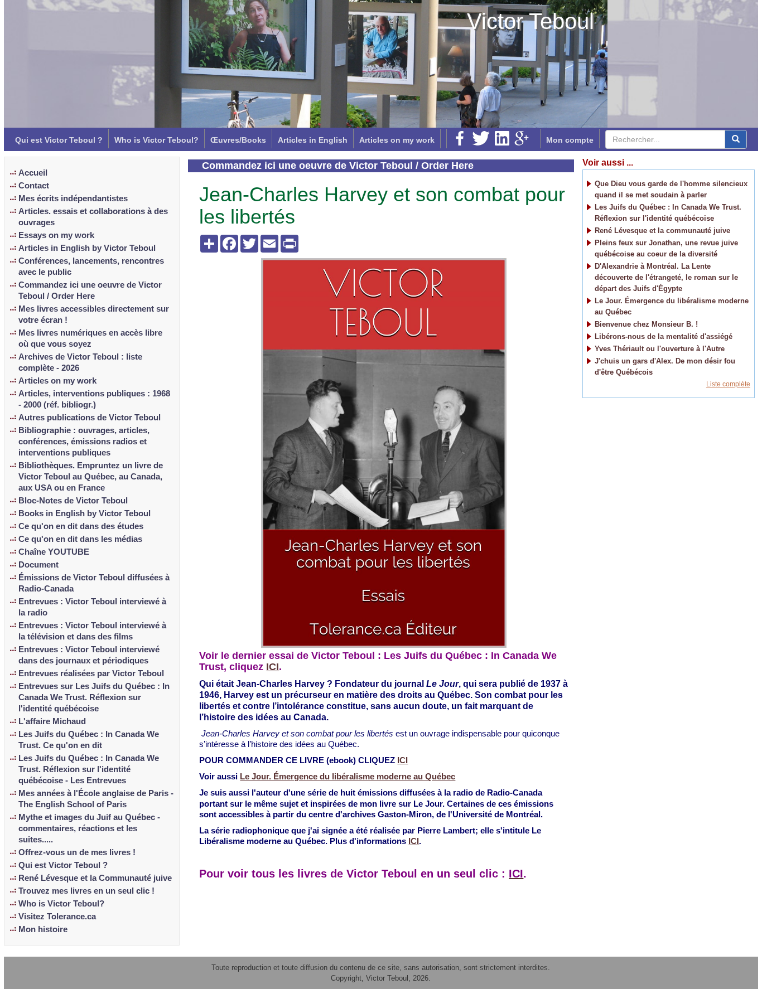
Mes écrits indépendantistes (73, 198)
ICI (272, 666)
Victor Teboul (530, 21)
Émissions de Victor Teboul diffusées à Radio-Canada (94, 583)
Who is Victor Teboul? (156, 139)
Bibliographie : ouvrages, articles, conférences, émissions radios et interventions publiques (83, 441)
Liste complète (728, 384)
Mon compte (570, 139)
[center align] (736, 139)
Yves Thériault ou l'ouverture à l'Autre (660, 349)
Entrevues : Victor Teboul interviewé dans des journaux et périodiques (89, 655)
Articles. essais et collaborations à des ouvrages (93, 217)
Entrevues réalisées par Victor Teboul (91, 673)
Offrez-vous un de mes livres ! (77, 852)
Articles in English (313, 139)
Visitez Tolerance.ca (57, 916)
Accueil (32, 172)
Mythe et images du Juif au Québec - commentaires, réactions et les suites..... (89, 828)
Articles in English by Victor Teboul (87, 248)
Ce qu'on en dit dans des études (80, 526)
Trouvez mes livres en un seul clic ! (86, 890)
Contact (33, 185)
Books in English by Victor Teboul (84, 513)
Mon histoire (42, 929)
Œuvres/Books (238, 139)
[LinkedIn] (502, 138)
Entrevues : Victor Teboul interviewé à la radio (92, 607)
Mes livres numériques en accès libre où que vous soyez (90, 338)
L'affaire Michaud (52, 721)
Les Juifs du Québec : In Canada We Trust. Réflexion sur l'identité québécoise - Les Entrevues (88, 769)
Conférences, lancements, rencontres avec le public (91, 266)
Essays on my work (56, 235)
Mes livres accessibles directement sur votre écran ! (93, 314)
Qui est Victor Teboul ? (59, 139)
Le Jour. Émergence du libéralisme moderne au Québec (347, 776)
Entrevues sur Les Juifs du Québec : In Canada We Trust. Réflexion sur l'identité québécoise (94, 697)
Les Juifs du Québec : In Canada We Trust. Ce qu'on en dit (88, 740)
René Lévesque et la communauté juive (662, 230)
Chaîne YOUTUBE (53, 551)
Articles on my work (397, 139)
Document (38, 564)
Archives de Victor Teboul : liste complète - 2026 (80, 362)
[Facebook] (459, 138)
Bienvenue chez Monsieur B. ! (646, 324)
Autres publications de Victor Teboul (89, 417)
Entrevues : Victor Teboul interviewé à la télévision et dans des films (92, 631)
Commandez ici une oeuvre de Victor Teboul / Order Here (90, 290)
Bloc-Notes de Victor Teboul (73, 500)
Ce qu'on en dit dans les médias (80, 539)
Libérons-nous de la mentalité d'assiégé (663, 336)
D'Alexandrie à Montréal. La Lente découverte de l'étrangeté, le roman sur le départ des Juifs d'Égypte (666, 277)
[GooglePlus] (521, 138)
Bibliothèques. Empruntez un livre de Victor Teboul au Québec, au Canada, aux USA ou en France (90, 476)
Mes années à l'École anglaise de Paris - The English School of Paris (95, 799)
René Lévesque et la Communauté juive (95, 878)
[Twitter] (481, 138)
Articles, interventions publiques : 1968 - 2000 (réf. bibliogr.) (94, 399)
